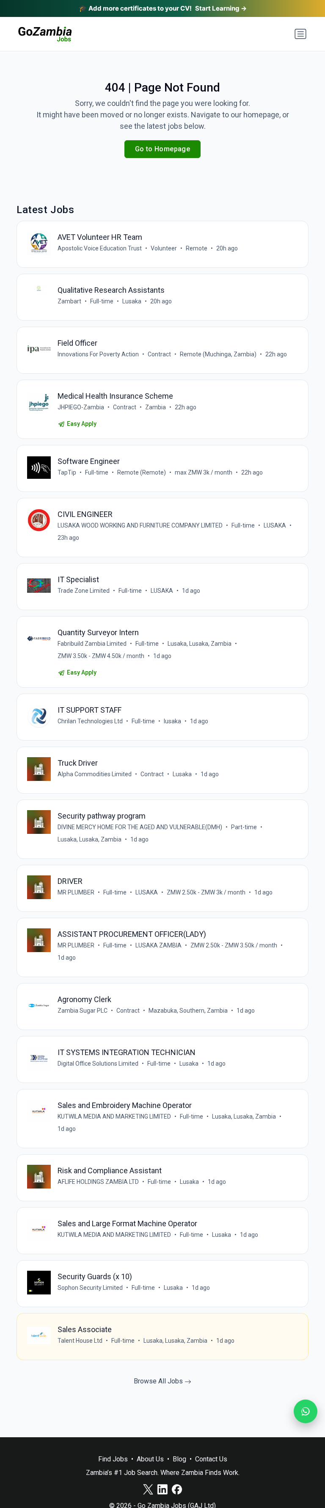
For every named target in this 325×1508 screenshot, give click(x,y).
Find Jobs (113, 1459)
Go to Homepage (162, 149)
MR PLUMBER (76, 892)
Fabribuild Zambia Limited (92, 643)
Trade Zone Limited (84, 590)
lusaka (172, 721)
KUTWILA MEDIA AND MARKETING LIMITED (114, 1116)
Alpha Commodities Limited (95, 774)
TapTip (67, 472)
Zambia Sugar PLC (82, 1010)
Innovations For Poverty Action (98, 354)
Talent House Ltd (80, 1340)
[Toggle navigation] (300, 34)
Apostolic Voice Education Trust (100, 248)
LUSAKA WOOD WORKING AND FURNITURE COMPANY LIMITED (140, 525)
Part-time (244, 827)
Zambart (69, 301)
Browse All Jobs (159, 1381)
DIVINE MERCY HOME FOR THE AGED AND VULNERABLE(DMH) (140, 827)
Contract (159, 354)
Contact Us (211, 1459)
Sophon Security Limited (90, 1287)
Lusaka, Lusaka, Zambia (199, 643)
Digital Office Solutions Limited (98, 1063)
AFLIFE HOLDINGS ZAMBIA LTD (98, 1181)
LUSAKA (275, 525)
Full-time (101, 301)
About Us (150, 1459)
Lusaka (131, 301)
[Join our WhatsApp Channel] (305, 1411)
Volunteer (164, 248)
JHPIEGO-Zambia (81, 407)
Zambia (155, 407)
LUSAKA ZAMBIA (158, 945)
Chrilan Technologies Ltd (90, 721)
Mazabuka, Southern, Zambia (188, 1010)
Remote (196, 248)
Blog (179, 1459)
